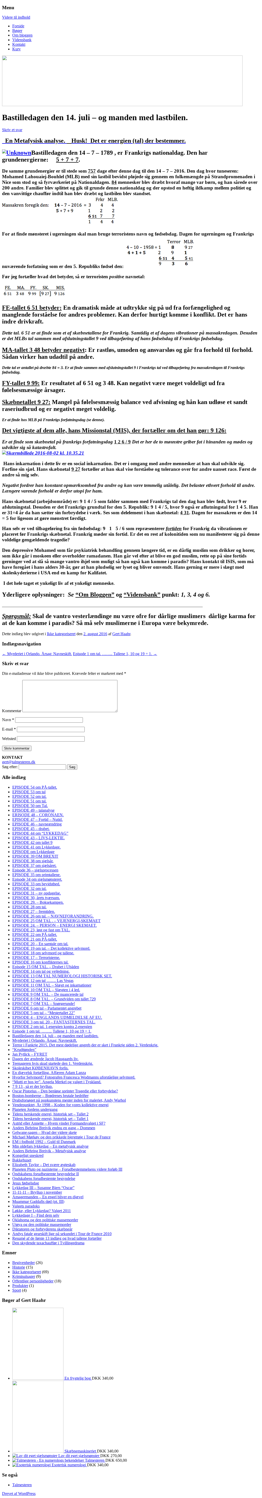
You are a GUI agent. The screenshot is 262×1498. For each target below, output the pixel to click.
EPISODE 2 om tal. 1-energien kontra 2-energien (52, 1026)
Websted (9, 738)
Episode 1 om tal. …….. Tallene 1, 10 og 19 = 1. (115, 654)
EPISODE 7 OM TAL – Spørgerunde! (43, 1003)
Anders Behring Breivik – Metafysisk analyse (49, 1151)
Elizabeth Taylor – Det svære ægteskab (43, 1164)
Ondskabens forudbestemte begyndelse (43, 1178)
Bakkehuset (21, 1160)
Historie (18, 1267)
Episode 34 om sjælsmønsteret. (37, 879)
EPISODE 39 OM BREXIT (35, 856)
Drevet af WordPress (19, 1493)
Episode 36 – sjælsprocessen (35, 870)
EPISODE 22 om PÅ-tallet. (34, 934)
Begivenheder (23, 1262)
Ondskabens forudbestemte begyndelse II (45, 1174)
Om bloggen (22, 35)
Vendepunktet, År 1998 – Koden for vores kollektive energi (60, 1105)
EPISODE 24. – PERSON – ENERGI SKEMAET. (54, 925)
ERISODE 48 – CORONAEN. (38, 815)
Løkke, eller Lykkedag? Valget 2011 (41, 1211)
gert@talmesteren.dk (18, 762)
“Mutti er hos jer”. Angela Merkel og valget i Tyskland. (56, 1082)
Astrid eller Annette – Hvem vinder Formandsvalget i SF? (58, 1123)
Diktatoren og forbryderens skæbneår (42, 1229)
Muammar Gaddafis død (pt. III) (38, 1201)
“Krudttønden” (24, 1049)
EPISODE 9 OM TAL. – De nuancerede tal (47, 994)
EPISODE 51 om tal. (29, 801)
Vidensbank (21, 40)
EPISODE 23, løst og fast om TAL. (41, 930)
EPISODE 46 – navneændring (37, 824)
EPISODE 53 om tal (29, 792)
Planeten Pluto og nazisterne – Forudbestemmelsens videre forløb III (67, 1169)
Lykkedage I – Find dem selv (35, 1215)
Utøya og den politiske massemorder (41, 1224)
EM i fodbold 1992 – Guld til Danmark (44, 1141)
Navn (8, 720)
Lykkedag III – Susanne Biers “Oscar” (43, 1188)
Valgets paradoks (26, 1206)
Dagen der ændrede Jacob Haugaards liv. (45, 1059)
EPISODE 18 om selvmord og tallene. (43, 953)
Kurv (16, 49)
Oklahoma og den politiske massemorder (45, 1220)
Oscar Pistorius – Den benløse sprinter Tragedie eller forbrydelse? (65, 1091)
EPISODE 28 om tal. (29, 907)
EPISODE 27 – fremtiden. (33, 911)
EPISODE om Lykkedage (33, 851)
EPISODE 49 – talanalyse (33, 810)
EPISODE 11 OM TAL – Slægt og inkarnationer (51, 985)
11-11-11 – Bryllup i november (37, 1192)
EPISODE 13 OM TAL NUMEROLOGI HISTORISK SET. (62, 976)
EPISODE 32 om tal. (29, 888)
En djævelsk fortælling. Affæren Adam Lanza (49, 1072)
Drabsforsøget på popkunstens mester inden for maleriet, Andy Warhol (69, 1100)
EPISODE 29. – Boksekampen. (38, 902)
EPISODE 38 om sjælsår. (32, 861)
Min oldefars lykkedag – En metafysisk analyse (50, 1146)
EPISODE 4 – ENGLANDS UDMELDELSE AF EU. (57, 1017)
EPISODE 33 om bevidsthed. (36, 884)
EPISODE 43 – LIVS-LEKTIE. (38, 838)
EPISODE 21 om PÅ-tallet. (34, 939)
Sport (16, 1290)
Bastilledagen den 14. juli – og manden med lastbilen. (55, 1036)
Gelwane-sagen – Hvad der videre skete (44, 1132)
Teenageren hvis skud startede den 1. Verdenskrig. (52, 1063)
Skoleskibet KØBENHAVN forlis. (40, 1068)
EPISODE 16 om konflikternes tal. (40, 962)
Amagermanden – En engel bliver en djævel (47, 1197)
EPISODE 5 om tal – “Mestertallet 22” (43, 1013)
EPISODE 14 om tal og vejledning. (41, 971)
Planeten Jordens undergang (35, 1109)
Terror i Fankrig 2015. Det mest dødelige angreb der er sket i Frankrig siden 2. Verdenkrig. (85, 1045)
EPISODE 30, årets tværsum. (36, 898)
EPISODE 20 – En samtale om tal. (40, 944)
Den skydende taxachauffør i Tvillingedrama (48, 1243)
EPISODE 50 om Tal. (30, 805)
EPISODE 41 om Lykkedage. (36, 847)
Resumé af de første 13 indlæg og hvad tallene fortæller (57, 1238)
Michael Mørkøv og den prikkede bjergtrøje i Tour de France (61, 1137)
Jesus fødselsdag (25, 1183)
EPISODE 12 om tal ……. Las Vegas (42, 980)
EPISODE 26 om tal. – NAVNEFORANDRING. (53, 916)
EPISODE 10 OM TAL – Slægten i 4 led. (46, 990)
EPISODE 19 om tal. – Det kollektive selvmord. (51, 948)
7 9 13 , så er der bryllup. (32, 1086)
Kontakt (18, 44)
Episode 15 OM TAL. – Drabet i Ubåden (45, 967)
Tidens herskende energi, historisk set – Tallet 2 (50, 1114)
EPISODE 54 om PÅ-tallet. (34, 787)
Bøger (17, 30)
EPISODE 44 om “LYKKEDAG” (40, 833)
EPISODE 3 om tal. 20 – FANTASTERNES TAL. (53, 1022)
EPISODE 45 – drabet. (31, 828)
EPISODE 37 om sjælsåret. (34, 865)
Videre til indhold (16, 17)
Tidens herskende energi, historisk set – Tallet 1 (50, 1118)
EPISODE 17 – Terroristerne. (36, 957)
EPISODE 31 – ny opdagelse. (36, 893)
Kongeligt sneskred (27, 1155)
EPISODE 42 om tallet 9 (32, 842)
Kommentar (11, 711)
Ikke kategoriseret (61, 634)
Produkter (20, 1285)
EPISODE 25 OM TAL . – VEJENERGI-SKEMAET (56, 921)
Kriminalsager (23, 1276)
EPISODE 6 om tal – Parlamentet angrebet (46, 1008)
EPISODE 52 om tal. (29, 796)
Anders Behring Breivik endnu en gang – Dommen (53, 1128)
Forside (18, 26)
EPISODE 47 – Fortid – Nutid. (37, 819)
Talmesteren (22, 1485)
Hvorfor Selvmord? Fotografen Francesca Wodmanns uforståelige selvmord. (73, 1077)
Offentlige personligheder (32, 1281)
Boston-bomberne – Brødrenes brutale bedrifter (50, 1095)
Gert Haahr (121, 634)
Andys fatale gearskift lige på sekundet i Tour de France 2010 (62, 1234)
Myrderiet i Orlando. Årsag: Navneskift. (37, 654)
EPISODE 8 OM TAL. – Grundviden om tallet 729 (54, 999)
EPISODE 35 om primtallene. (36, 875)
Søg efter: (10, 767)
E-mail (9, 729)
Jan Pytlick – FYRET (29, 1054)
